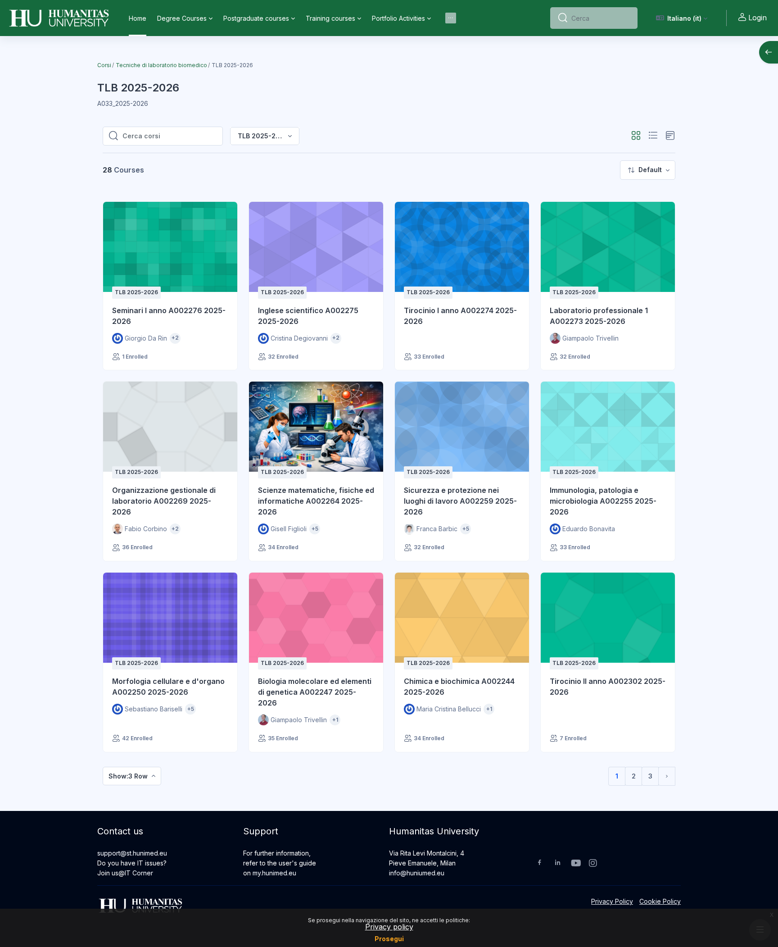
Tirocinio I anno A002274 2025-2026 (460, 316)
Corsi (104, 65)
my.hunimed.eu (274, 873)
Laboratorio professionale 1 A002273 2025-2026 (599, 316)
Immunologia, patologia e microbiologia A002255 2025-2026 (603, 501)
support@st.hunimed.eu (132, 853)
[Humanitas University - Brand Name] (59, 18)
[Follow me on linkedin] (557, 863)
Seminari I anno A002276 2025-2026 (169, 316)
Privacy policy (389, 926)
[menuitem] (450, 18)
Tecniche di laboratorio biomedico (161, 65)
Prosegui (389, 938)
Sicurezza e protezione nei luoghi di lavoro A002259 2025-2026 (460, 501)
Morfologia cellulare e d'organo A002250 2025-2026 (168, 687)
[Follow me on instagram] (593, 864)
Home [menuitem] (137, 18)
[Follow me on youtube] (575, 864)
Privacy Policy (612, 901)
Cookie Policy (660, 901)
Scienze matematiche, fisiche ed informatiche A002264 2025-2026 (316, 501)
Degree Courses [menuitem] (182, 18)
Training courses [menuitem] (330, 18)
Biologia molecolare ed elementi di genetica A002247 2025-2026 (314, 692)
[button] (681, 18)
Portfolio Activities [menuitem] (398, 18)
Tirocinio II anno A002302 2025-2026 (607, 687)
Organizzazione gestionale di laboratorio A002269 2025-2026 (164, 501)
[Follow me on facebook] (539, 863)
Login (757, 17)
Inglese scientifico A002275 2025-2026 (308, 316)
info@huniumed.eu (416, 873)
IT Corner (139, 873)
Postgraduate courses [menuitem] (256, 18)
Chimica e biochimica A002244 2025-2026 (459, 687)
